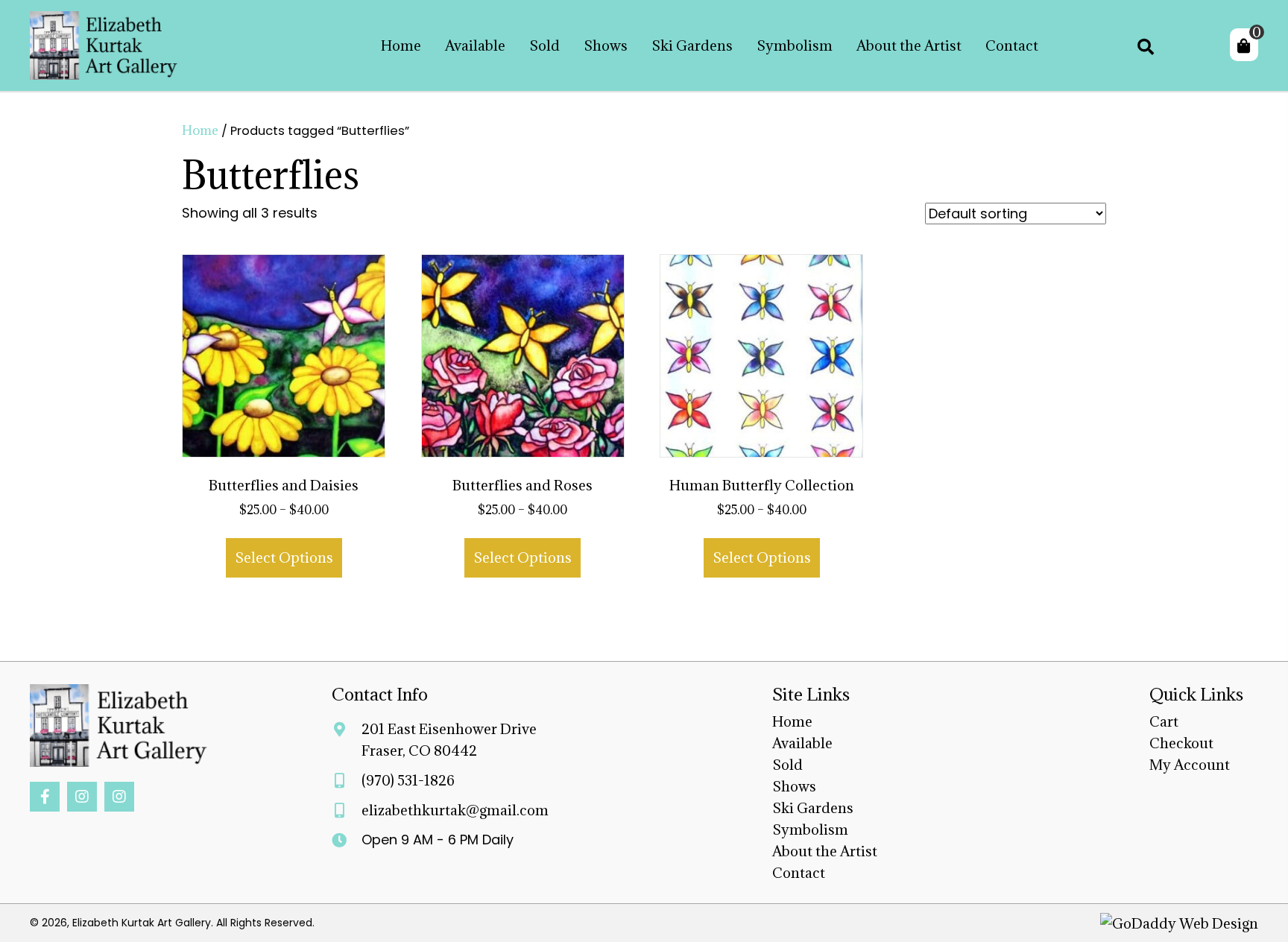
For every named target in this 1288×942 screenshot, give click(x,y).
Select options (284, 557)
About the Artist (824, 851)
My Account (1189, 765)
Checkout (1181, 743)
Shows (794, 786)
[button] (45, 797)
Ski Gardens (812, 808)
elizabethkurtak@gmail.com (455, 810)
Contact (798, 873)
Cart (1163, 721)
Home (200, 130)
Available (802, 743)
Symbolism (810, 829)
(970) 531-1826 (408, 780)
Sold (787, 765)
